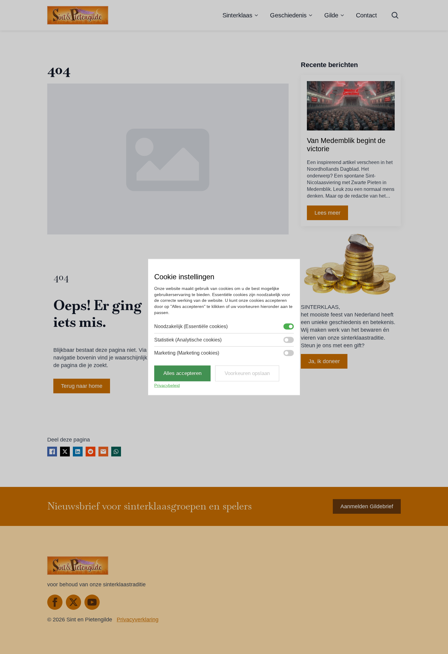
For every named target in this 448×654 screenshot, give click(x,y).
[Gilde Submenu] (344, 15)
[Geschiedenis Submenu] (312, 15)
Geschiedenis (288, 15)
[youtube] (92, 602)
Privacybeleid (167, 385)
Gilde (331, 15)
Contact (366, 15)
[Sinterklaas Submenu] (258, 15)
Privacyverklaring (137, 619)
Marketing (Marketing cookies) (186, 353)
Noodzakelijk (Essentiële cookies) (191, 326)
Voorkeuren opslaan (247, 373)
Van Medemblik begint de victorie (346, 145)
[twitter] (73, 602)
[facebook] (54, 602)
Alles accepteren (182, 373)
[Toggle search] (395, 15)
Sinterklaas (237, 15)
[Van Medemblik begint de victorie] (351, 105)
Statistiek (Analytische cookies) (188, 339)
